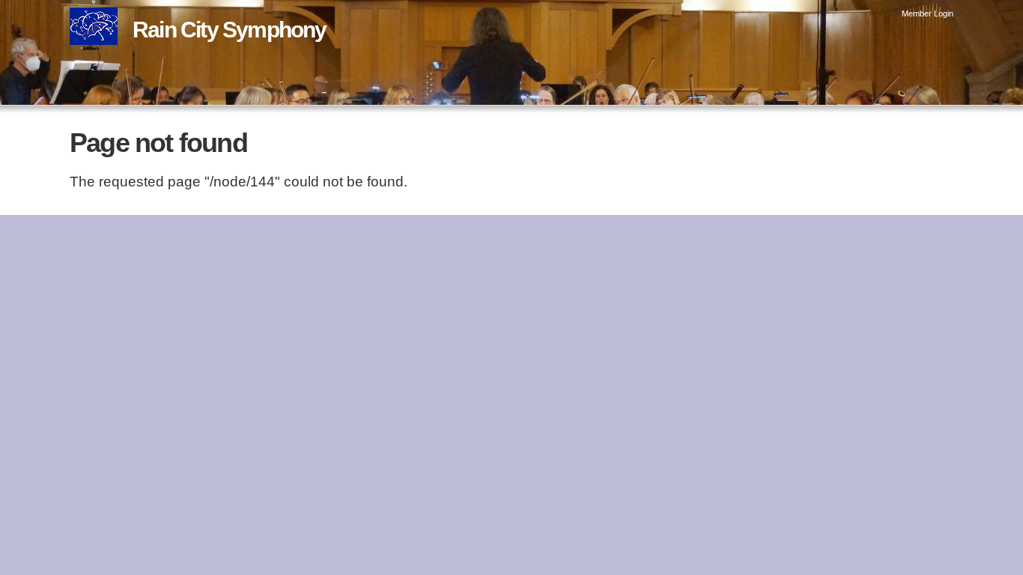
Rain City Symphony (230, 29)
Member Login (927, 13)
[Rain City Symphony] (94, 34)
